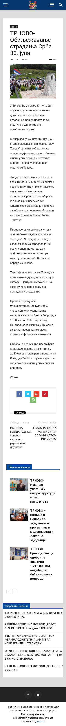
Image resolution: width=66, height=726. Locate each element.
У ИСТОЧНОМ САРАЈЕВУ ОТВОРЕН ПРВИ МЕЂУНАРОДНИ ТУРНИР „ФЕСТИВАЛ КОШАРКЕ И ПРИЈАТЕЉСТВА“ (29, 639)
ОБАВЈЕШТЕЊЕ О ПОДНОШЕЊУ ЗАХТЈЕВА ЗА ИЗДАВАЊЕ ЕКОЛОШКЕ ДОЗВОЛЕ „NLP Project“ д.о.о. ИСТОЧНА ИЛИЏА (34, 655)
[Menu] (52, 4)
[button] (61, 5)
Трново (14, 26)
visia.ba (41, 721)
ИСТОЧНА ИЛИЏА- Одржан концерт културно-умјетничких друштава (21, 437)
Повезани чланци (19, 467)
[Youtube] (38, 694)
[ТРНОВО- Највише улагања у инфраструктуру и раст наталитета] (19, 484)
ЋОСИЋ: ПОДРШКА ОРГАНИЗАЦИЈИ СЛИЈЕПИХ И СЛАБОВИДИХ (33, 615)
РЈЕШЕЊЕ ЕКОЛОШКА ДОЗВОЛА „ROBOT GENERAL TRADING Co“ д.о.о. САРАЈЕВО (30, 626)
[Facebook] (28, 694)
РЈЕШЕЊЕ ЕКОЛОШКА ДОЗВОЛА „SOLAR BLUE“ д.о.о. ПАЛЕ (34, 668)
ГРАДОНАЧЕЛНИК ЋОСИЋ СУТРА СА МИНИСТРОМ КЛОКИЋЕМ (44, 433)
